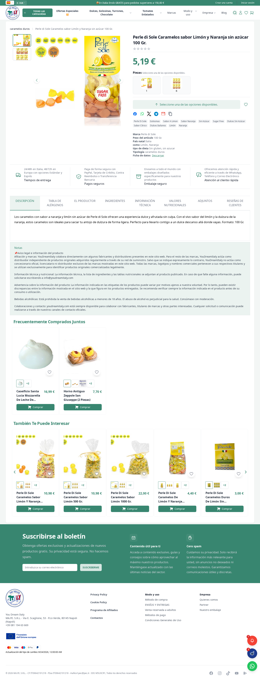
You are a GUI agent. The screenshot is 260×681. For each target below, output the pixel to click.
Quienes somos (209, 599)
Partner (204, 604)
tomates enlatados (148, 12)
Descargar (158, 155)
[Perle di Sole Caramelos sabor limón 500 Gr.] (83, 456)
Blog (224, 12)
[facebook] (135, 114)
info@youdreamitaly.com (58, 277)
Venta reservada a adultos (160, 610)
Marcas (171, 12)
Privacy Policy (98, 594)
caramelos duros (20, 28)
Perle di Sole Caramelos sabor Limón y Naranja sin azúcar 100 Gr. (74, 28)
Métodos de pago (155, 615)
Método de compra (156, 599)
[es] (10, 3)
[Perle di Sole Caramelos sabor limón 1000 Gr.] (130, 456)
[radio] (147, 85)
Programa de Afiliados (104, 610)
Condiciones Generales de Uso (163, 620)
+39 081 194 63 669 (17, 625)
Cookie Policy (98, 602)
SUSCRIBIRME (91, 567)
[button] (15, 472)
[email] (163, 114)
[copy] (170, 114)
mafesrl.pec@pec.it (79, 673)
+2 (27, 383)
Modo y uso (188, 12)
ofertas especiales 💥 (67, 12)
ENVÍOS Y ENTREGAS (157, 604)
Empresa (208, 12)
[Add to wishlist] (49, 372)
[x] (149, 114)
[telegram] (156, 114)
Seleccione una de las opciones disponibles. (189, 104)
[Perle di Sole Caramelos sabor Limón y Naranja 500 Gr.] (35, 456)
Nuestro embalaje (210, 610)
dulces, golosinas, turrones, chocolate (106, 12)
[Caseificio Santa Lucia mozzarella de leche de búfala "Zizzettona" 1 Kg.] (35, 354)
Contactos (96, 618)
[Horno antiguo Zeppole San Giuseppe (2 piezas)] (83, 354)
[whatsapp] (142, 114)
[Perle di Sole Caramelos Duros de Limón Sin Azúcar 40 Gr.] (225, 456)
